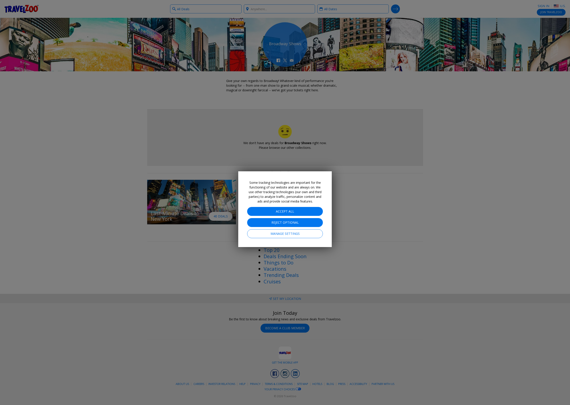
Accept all (285, 211)
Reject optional (285, 222)
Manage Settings (285, 233)
